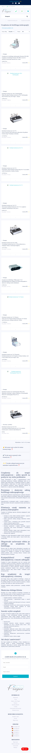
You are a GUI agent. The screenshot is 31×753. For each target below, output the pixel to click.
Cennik (25, 749)
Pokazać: (18, 31)
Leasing (15, 706)
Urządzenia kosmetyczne (12, 20)
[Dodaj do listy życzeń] (15, 68)
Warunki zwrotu (15, 710)
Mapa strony (15, 720)
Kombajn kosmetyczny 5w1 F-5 (9, 130)
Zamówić (15, 676)
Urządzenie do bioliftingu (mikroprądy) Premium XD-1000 (15, 56)
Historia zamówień (15, 743)
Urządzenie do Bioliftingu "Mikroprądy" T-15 (12, 279)
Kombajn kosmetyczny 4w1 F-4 (9, 168)
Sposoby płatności (15, 704)
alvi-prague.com (16, 726)
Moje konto (15, 742)
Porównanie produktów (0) (7, 28)
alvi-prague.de (16, 728)
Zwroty (15, 718)
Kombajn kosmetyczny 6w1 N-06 (9, 242)
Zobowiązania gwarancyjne (15, 708)
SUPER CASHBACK (15, 1)
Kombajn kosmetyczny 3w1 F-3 (9, 205)
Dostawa (15, 703)
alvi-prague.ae (16, 735)
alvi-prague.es (16, 730)
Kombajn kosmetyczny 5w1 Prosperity (10, 354)
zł (23, 6)
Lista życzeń (15, 745)
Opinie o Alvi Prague (15, 701)
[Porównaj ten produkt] (25, 68)
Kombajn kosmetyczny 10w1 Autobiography (12, 93)
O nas (15, 699)
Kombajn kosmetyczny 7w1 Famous (10, 317)
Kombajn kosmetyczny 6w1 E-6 (9, 426)
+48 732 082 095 (11, 6)
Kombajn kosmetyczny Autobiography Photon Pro (13, 391)
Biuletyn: (15, 747)
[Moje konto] (28, 6)
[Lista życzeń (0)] (21, 6)
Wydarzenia (15, 697)
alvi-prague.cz (16, 732)
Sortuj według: (4, 31)
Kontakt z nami (15, 716)
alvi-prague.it (16, 733)
